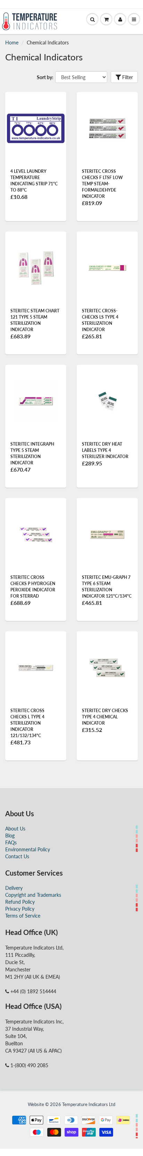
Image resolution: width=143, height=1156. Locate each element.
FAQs (11, 842)
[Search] (92, 19)
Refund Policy (20, 902)
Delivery (14, 888)
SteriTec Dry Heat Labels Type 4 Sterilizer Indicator (105, 450)
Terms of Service (22, 916)
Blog (10, 835)
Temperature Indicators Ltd (88, 1104)
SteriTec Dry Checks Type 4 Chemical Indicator (105, 717)
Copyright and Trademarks (33, 895)
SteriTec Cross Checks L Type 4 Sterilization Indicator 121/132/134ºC (27, 723)
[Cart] (106, 19)
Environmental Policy (27, 849)
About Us (15, 829)
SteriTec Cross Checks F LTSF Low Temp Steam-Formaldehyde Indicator (102, 184)
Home (11, 42)
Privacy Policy (19, 909)
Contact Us (17, 856)
